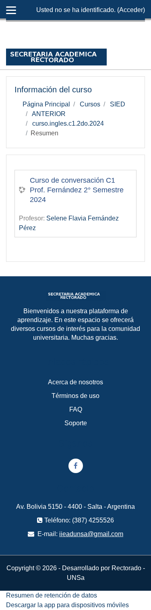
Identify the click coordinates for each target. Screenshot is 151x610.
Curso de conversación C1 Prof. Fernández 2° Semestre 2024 (77, 190)
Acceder (131, 9)
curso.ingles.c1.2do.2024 (68, 123)
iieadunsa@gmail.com (91, 533)
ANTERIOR (49, 113)
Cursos (90, 104)
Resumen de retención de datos (51, 595)
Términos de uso (75, 395)
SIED (117, 104)
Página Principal (46, 104)
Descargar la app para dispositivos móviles (67, 605)
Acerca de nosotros (75, 382)
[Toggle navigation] (140, 57)
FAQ (75, 409)
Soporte (75, 423)
